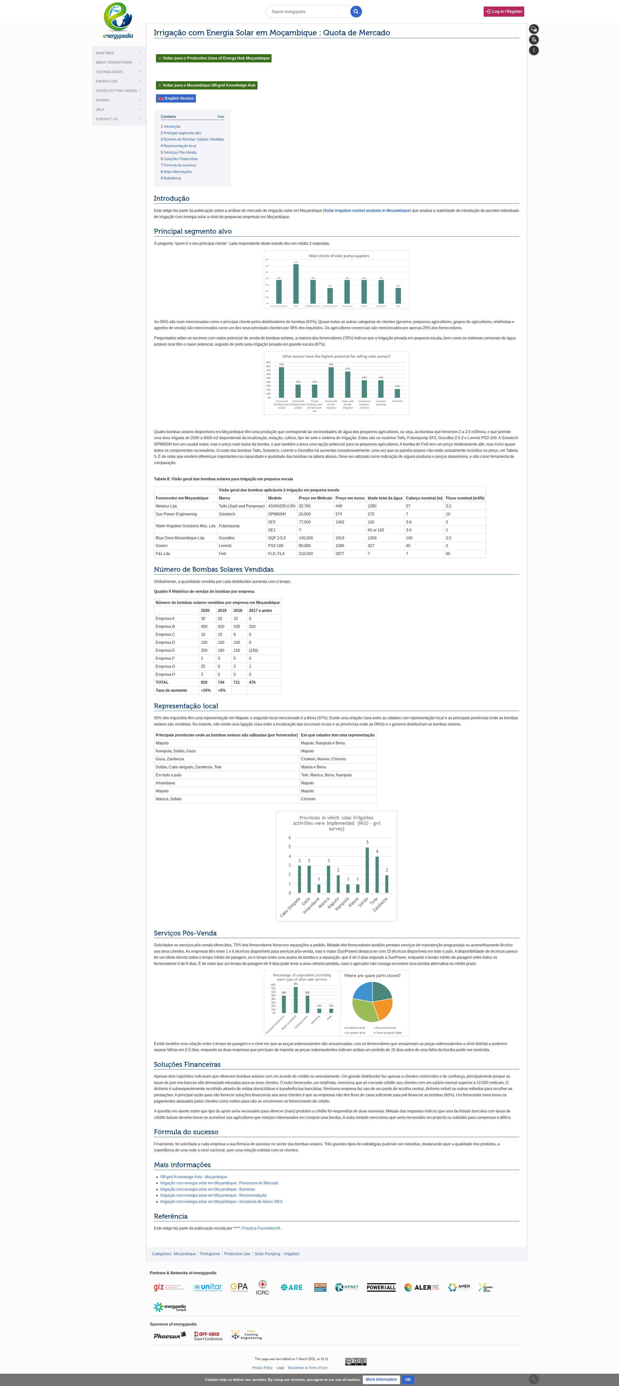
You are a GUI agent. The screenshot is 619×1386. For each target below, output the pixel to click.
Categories (161, 1254)
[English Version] (161, 98)
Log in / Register (507, 11)
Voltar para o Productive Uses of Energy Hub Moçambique (214, 58)
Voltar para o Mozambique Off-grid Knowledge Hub (207, 85)
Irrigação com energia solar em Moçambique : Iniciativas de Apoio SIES (221, 1202)
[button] (381, 1379)
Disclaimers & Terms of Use (307, 1368)
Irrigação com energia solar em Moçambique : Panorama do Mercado (219, 1183)
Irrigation (291, 1254)
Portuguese (210, 1254)
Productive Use (237, 1254)
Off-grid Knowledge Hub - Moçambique (193, 1177)
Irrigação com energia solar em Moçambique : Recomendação (213, 1195)
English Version (179, 98)
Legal (280, 1368)
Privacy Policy (262, 1368)
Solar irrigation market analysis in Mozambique (367, 210)
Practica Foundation (259, 1228)
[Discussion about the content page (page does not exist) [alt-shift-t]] (534, 29)
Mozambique (185, 1254)
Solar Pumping (267, 1254)
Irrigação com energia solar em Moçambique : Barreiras (207, 1189)
